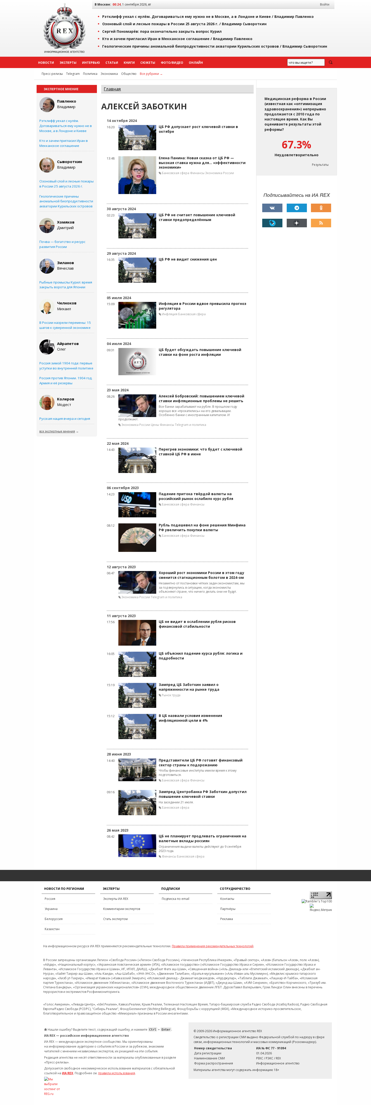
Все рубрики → (151, 74)
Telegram (73, 74)
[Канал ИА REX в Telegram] (297, 208)
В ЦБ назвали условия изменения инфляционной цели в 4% (190, 718)
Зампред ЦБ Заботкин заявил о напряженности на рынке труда (189, 687)
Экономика (109, 74)
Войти (324, 4)
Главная (112, 89)
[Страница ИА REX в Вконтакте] (272, 208)
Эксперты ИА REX (115, 899)
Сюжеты (147, 62)
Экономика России (219, 173)
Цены (155, 425)
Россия (50, 899)
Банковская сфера (175, 173)
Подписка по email (175, 899)
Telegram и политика (190, 425)
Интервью (91, 62)
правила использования (116, 1073)
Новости (46, 62)
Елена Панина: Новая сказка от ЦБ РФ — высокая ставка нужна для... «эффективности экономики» (202, 163)
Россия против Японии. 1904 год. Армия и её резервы (65, 380)
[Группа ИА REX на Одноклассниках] (321, 208)
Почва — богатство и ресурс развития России (62, 244)
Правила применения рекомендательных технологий (212, 946)
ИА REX (67, 1073)
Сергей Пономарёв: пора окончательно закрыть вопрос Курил (162, 31)
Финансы (197, 173)
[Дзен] (297, 223)
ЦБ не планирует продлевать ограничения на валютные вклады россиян (202, 838)
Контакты (227, 899)
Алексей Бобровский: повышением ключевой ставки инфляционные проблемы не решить (201, 398)
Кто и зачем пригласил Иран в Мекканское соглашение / (177, 38)
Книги (129, 62)
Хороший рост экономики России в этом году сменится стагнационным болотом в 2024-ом (201, 575)
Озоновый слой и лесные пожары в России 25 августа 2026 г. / (184, 23)
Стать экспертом (115, 919)
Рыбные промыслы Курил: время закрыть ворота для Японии (65, 285)
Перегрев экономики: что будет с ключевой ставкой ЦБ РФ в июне (200, 451)
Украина (51, 909)
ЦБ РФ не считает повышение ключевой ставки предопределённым (197, 217)
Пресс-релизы (52, 74)
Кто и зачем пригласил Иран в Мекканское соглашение (63, 143)
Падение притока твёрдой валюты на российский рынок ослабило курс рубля (196, 496)
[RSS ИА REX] (321, 223)
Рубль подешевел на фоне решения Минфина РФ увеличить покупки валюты (202, 527)
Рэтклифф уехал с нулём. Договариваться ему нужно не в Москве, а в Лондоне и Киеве (65, 125)
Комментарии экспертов (121, 909)
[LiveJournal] (272, 223)
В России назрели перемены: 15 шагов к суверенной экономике (65, 325)
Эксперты (68, 62)
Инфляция (169, 314)
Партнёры (227, 909)
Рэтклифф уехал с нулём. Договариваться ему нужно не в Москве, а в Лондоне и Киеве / (208, 16)
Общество (129, 74)
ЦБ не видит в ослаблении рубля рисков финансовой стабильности (197, 624)
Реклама (226, 919)
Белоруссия (54, 919)
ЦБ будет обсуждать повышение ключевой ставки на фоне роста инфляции (200, 352)
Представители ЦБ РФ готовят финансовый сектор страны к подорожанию (201, 762)
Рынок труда (171, 695)
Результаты (320, 165)
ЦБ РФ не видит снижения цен (188, 259)
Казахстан (52, 929)
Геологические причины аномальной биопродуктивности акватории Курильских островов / (214, 46)
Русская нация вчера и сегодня (64, 418)
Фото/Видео (172, 62)
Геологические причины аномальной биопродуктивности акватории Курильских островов (66, 201)
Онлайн (196, 62)
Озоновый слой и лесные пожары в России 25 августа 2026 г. (66, 183)
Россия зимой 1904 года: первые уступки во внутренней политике (66, 365)
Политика (90, 74)
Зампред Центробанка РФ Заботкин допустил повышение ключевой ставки (203, 794)
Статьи (111, 62)
